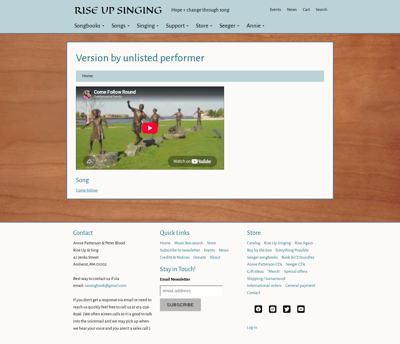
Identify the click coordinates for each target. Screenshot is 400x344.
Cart (306, 9)
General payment (300, 285)
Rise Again (304, 243)
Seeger (227, 26)
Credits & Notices (175, 257)
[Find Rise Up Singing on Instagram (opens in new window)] (273, 311)
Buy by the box (259, 250)
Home (87, 76)
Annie (254, 26)
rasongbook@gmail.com (105, 285)
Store (202, 26)
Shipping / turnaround (266, 278)
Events (275, 9)
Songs (119, 26)
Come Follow (87, 190)
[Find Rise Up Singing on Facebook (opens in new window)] (258, 311)
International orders (264, 285)
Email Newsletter (175, 279)
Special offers (295, 271)
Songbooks (87, 26)
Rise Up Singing (277, 243)
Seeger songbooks (262, 257)
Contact (83, 233)
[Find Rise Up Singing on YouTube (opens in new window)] (301, 311)
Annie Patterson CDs (264, 264)
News (292, 9)
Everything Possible (292, 250)
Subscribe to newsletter (180, 250)
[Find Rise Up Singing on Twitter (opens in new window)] (287, 311)
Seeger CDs (295, 264)
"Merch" (273, 271)
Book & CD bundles (297, 257)
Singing (146, 26)
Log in (252, 327)
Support (175, 26)
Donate (199, 257)
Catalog (253, 243)
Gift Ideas (255, 271)
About (215, 257)
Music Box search (188, 243)
